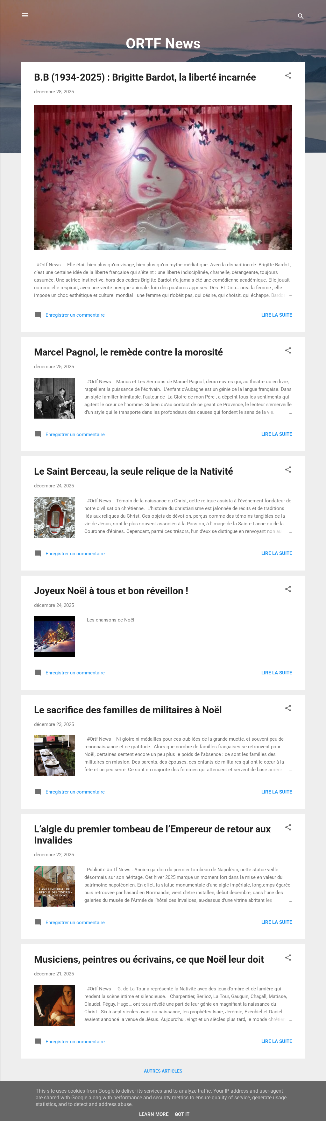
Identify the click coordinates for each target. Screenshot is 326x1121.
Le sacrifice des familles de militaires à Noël (128, 709)
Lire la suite (276, 315)
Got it (182, 1114)
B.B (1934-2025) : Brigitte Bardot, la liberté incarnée (145, 77)
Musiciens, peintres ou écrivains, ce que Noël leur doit (149, 959)
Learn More (153, 1114)
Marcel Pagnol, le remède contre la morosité (128, 352)
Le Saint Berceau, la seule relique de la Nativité (133, 471)
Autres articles (163, 1071)
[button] (288, 77)
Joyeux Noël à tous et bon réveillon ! (111, 590)
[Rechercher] (301, 17)
